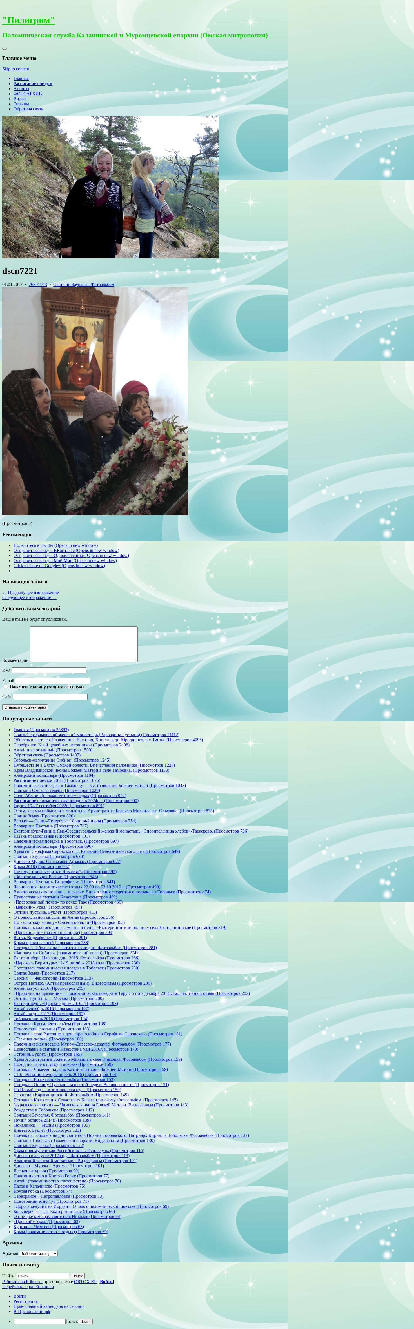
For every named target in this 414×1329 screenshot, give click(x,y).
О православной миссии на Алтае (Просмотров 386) (64, 917)
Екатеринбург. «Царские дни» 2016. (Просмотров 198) (66, 1003)
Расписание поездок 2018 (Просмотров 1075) (57, 780)
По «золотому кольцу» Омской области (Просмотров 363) (69, 922)
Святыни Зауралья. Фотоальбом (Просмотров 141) (62, 1115)
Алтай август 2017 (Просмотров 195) (49, 1013)
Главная (21, 78)
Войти (106, 1281)
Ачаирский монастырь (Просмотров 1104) (54, 775)
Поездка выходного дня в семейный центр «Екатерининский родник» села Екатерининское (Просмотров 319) (120, 927)
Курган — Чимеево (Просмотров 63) (49, 1226)
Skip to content (15, 68)
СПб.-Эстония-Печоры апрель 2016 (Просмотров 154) (65, 1074)
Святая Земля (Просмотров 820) (44, 815)
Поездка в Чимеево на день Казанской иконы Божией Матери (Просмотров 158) (91, 1069)
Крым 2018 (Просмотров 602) (42, 866)
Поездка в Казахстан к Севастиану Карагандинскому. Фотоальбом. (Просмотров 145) (96, 1099)
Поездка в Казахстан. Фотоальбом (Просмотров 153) (64, 1079)
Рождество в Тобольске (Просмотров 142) (54, 1110)
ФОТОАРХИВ (28, 93)
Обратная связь (28, 109)
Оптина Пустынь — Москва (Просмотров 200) (59, 998)
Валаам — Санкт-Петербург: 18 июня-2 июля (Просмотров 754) (75, 820)
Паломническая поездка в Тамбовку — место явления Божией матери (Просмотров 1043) (100, 785)
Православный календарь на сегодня (49, 1306)
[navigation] (207, 1309)
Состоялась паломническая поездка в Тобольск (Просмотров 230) (76, 968)
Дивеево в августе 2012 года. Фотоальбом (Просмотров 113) (72, 1155)
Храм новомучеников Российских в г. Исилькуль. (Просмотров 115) (79, 1150)
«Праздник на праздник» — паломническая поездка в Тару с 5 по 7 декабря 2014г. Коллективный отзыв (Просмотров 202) (132, 993)
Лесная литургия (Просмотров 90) (46, 1170)
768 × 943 (38, 284)
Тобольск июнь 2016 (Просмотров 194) (51, 1018)
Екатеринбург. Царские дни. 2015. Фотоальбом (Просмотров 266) (76, 957)
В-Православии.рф (32, 1311)
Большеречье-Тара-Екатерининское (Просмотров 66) (64, 1211)
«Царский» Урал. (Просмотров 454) (48, 907)
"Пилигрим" (28, 20)
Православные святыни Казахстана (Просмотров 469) (65, 897)
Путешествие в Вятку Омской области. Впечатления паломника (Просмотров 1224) (94, 765)
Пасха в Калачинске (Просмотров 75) (49, 1186)
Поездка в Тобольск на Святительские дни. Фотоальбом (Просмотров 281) (85, 947)
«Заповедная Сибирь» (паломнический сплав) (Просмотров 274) (76, 952)
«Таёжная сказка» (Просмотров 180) (48, 1039)
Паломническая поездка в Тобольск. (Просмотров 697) (66, 841)
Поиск (72, 1321)
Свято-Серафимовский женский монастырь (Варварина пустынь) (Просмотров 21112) (96, 734)
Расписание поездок (33, 83)
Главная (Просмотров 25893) (41, 729)
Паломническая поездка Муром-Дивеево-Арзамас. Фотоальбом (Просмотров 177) (92, 1044)
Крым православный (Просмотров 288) (51, 942)
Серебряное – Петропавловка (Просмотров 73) (58, 1196)
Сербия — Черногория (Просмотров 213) (53, 978)
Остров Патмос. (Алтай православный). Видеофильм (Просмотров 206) (83, 983)
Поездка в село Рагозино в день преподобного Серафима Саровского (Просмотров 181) (98, 1033)
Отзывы (21, 103)
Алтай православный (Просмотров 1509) (53, 749)
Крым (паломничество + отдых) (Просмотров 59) (61, 1231)
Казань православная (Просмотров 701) (52, 836)
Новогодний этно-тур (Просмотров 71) (51, 1201)
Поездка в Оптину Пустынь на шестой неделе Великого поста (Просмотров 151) (91, 1084)
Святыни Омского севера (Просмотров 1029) (57, 790)
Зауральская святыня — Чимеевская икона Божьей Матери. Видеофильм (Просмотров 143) (101, 1104)
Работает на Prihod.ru (22, 1281)
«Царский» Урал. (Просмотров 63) (47, 1221)
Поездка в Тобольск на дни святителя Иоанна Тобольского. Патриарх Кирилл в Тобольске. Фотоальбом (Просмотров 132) (131, 1135)
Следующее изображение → (29, 597)
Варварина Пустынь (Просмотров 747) (51, 826)
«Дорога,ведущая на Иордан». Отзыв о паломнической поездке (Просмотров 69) (91, 1206)
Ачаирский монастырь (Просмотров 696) (53, 846)
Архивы (10, 1253)
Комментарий (15, 660)
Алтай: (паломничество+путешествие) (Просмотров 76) (67, 1181)
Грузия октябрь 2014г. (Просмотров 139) (52, 1120)
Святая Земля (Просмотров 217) (44, 973)
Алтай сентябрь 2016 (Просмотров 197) (51, 1008)
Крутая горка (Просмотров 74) (43, 1191)
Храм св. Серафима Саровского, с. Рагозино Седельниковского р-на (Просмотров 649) (97, 851)
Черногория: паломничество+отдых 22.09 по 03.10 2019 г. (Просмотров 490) (87, 886)
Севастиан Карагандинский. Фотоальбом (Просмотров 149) (71, 1094)
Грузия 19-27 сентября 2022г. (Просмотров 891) (59, 805)
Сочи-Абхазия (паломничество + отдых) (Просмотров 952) (70, 795)
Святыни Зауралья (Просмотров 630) (49, 856)
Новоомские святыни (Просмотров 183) (52, 1028)
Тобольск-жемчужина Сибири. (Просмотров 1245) (62, 760)
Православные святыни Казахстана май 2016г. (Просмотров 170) (76, 1049)
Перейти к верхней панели (28, 1286)
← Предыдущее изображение (30, 592)
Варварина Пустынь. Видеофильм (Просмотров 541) (64, 881)
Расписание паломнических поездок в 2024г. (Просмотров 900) (76, 800)
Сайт (7, 696)
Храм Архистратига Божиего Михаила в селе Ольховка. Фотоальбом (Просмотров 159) (98, 1059)
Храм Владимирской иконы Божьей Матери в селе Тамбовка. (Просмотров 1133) (91, 770)
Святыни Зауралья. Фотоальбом (83, 284)
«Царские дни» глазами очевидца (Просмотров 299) (63, 932)
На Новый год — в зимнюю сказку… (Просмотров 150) (67, 1089)
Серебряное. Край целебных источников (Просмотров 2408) (72, 744)
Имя (6, 670)
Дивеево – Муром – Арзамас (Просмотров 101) (59, 1165)
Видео (20, 98)
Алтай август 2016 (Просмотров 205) (49, 988)
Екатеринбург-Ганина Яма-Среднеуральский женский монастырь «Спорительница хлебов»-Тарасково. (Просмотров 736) (131, 831)
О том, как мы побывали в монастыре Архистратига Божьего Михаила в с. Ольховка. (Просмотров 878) (114, 810)
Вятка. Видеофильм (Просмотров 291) (50, 937)
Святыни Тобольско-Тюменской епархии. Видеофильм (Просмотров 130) (84, 1140)
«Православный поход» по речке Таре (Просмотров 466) (68, 902)
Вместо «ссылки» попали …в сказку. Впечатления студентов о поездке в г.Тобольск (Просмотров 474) (112, 891)
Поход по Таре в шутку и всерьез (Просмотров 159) (63, 1064)
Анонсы (21, 88)
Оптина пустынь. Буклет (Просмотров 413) (55, 912)
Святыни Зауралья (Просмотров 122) (49, 1145)
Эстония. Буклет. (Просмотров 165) (48, 1054)
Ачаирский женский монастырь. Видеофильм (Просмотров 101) (75, 1160)
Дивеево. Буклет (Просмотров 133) (47, 1130)
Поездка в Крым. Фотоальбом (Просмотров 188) (60, 1023)
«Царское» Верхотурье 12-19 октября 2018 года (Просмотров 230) (77, 962)
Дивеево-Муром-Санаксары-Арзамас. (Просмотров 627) (67, 861)
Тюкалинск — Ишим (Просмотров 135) (52, 1125)
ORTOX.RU (85, 1281)
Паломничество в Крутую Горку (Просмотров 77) (61, 1175)
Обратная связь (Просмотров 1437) (47, 755)
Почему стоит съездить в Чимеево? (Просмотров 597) (65, 871)
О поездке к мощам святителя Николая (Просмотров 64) (67, 1216)
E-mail (8, 680)
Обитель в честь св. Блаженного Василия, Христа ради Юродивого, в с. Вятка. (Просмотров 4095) (108, 739)
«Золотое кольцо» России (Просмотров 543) (56, 876)
